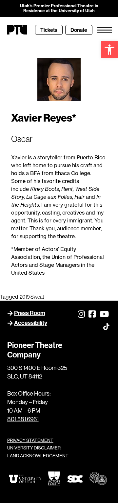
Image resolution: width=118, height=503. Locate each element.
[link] (109, 49)
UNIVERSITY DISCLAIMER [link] (34, 448)
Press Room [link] (29, 313)
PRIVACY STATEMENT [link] (30, 440)
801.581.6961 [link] (23, 419)
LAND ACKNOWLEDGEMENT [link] (38, 456)
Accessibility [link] (30, 323)
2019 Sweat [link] (32, 296)
